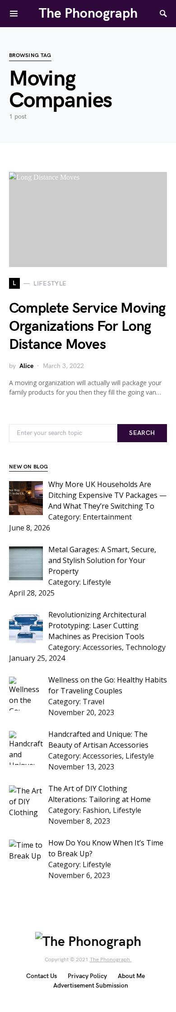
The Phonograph (88, 13)
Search (142, 433)
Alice (26, 366)
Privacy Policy (87, 976)
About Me (131, 976)
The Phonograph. (111, 959)
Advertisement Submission (90, 985)
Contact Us (41, 976)
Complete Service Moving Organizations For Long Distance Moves (87, 326)
